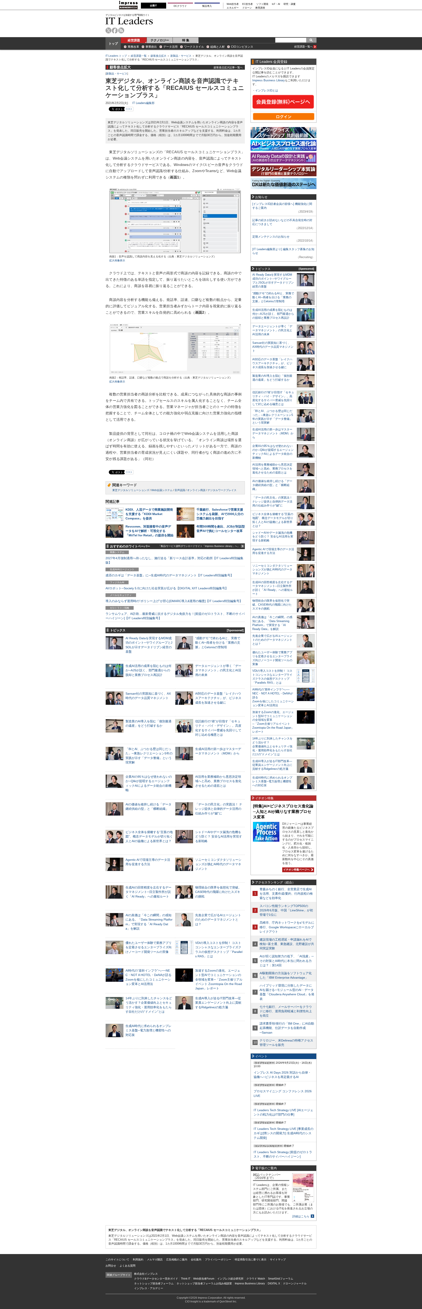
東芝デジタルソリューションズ (130, 490)
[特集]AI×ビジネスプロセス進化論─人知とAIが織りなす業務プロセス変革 (283, 811)
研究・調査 (290, 4)
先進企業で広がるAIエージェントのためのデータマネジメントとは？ (218, 919)
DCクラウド (180, 6)
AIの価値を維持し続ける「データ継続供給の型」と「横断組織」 (272, 485)
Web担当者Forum (203, 1278)
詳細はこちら (300, 1216)
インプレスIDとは (266, 90)
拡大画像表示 (117, 260)
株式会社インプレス (146, 1273)
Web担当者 (233, 4)
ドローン (247, 8)
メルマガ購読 (155, 1259)
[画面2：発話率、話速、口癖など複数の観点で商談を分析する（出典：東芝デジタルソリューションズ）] (175, 374)
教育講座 (260, 8)
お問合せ (111, 1265)
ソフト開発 (262, 4)
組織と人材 (217, 46)
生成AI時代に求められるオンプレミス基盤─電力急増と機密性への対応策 (148, 1030)
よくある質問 (127, 1265)
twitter (108, 30)
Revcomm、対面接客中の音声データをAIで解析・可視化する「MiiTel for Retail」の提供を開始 (149, 531)
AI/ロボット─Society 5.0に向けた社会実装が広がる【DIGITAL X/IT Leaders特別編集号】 (167, 588)
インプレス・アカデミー (148, 1288)
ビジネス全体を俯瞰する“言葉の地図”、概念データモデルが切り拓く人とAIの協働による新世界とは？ (149, 836)
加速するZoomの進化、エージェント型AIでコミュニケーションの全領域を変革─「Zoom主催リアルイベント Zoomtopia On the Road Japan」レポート (218, 979)
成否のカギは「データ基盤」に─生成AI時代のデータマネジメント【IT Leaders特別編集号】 (169, 575)
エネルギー (233, 8)
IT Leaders (129, 21)
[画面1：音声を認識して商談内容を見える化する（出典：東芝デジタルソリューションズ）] (175, 253)
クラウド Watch (255, 1278)
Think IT (185, 1278)
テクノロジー (160, 40)
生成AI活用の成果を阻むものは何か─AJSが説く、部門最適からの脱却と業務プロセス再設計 (148, 670)
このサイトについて (117, 1259)
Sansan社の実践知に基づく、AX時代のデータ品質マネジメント (272, 346)
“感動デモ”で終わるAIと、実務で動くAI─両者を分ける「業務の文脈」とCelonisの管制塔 (217, 642)
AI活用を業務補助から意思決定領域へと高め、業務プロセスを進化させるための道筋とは (218, 781)
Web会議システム (162, 490)
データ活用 (170, 46)
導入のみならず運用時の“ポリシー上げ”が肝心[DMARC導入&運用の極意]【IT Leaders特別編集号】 (174, 601)
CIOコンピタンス (242, 46)
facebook (115, 30)
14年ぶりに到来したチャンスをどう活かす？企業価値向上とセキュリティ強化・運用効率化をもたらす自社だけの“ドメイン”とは (272, 746)
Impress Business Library (268, 80)
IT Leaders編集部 (143, 103)
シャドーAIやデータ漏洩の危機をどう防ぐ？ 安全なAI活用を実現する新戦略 (218, 836)
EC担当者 (247, 4)
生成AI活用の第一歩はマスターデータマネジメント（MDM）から (272, 433)
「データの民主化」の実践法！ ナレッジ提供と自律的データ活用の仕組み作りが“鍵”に (218, 809)
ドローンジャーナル (295, 1283)
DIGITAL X (274, 1283)
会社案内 (196, 1259)
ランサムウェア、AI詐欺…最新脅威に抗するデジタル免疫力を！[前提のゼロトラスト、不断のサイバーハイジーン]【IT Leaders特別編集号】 (175, 616)
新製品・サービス (180, 55)
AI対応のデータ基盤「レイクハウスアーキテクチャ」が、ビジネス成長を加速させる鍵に (218, 698)
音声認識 (180, 490)
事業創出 (151, 46)
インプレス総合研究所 (230, 1278)
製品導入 (207, 6)
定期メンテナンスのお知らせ (270, 236)
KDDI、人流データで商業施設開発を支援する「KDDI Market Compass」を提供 (149, 514)
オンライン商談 (196, 490)
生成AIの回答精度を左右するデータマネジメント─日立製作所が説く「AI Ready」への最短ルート (148, 892)
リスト (129, 109)
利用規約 (138, 1259)
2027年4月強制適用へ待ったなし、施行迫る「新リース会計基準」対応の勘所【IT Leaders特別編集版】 (174, 560)
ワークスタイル (194, 46)
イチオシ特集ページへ (296, 869)
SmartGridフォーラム (280, 1278)
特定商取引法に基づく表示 (250, 1259)
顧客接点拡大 (158, 55)
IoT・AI (276, 4)
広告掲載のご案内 (176, 1259)
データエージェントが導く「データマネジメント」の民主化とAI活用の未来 (218, 670)
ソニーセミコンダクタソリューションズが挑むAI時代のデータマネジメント (218, 864)
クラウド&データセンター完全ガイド (156, 1278)
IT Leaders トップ (116, 55)
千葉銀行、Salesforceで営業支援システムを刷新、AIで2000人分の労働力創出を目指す (220, 514)
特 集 (185, 40)
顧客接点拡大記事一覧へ (228, 67)
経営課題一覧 (139, 55)
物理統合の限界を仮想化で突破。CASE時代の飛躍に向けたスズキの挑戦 (218, 892)
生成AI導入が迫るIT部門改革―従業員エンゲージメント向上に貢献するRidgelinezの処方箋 (218, 1002)
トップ (113, 43)
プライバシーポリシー (218, 1259)
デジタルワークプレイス (221, 490)
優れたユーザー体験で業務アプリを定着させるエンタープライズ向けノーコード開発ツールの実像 (149, 947)
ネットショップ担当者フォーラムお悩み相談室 (204, 1283)
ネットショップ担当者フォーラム (154, 1283)
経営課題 (134, 40)
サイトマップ (278, 1259)
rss (121, 30)
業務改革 (133, 46)
